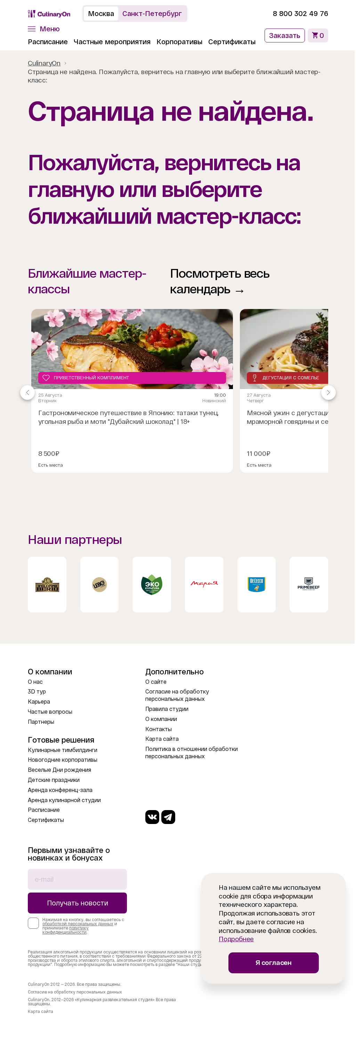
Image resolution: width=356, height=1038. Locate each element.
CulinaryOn (44, 63)
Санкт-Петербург (152, 13)
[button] (44, 28)
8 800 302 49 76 (300, 13)
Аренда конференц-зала (60, 790)
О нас (35, 682)
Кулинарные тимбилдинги (62, 750)
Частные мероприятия (112, 42)
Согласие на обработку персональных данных (75, 992)
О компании (161, 719)
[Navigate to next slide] (328, 392)
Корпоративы (179, 42)
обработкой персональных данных (77, 923)
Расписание (48, 42)
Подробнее (236, 939)
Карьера (39, 702)
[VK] (152, 817)
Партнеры (41, 722)
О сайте (156, 682)
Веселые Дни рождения (59, 770)
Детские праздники (54, 780)
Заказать (284, 35)
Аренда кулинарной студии (64, 800)
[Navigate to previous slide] (27, 392)
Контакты (158, 729)
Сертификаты (232, 42)
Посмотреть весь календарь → (219, 281)
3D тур (37, 692)
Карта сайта (162, 739)
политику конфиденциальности (65, 930)
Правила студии (166, 709)
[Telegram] (168, 817)
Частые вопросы (50, 712)
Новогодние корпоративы (62, 760)
